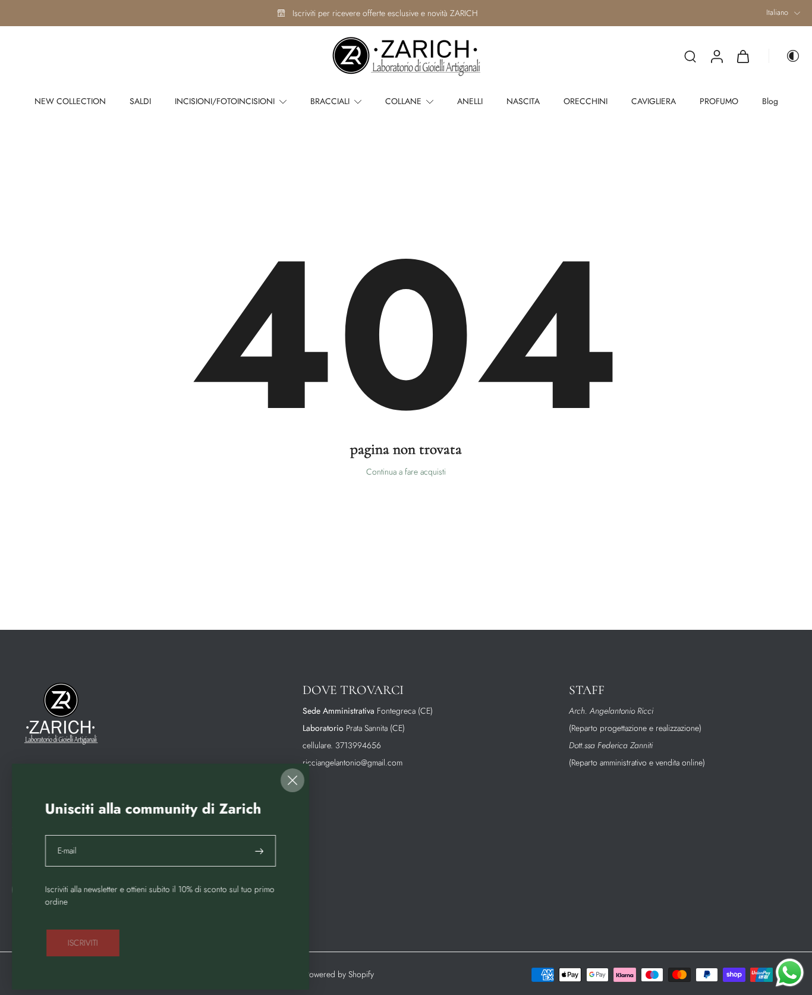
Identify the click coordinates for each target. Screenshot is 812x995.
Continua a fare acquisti (406, 472)
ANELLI (470, 101)
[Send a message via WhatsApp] (789, 972)
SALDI (140, 101)
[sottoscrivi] (260, 851)
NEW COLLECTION (70, 101)
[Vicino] (292, 780)
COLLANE (403, 101)
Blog (770, 101)
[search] (690, 56)
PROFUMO (719, 101)
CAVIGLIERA (653, 101)
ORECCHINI (586, 101)
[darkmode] (784, 56)
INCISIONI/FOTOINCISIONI (225, 101)
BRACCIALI (330, 101)
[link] (82, 943)
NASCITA (523, 101)
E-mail (67, 850)
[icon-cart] (742, 56)
